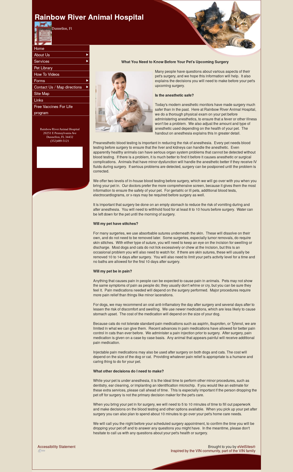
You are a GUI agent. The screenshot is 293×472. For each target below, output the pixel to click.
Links (38, 100)
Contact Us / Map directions (58, 87)
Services (41, 61)
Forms (39, 80)
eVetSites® (246, 446)
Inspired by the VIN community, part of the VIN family (213, 450)
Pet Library (43, 67)
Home (39, 48)
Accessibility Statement (56, 446)
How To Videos (47, 74)
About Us (42, 54)
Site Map (41, 93)
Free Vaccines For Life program (53, 109)
